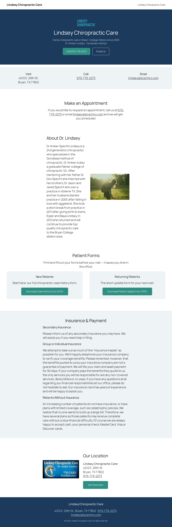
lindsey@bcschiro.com (143, 78)
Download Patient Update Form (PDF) (127, 291)
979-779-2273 (86, 78)
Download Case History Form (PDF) (44, 291)
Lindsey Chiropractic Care (24, 5)
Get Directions (95, 484)
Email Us (100, 51)
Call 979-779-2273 (77, 51)
